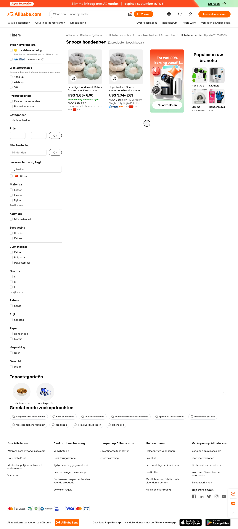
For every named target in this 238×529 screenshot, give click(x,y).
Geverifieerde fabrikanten (114, 450)
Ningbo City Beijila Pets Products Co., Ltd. (126, 103)
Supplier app (113, 522)
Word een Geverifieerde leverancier (206, 474)
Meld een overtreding (158, 489)
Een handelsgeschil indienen (162, 465)
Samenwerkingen (202, 482)
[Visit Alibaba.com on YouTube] (224, 496)
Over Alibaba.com (18, 443)
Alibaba (70, 35)
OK (55, 135)
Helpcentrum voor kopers (161, 450)
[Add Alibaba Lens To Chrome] (67, 522)
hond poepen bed (65, 416)
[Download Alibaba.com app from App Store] (190, 522)
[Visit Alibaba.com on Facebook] (194, 496)
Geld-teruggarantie (65, 457)
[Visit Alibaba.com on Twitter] (209, 496)
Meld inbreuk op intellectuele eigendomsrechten (162, 481)
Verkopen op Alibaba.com (206, 450)
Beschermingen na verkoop (70, 472)
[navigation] (36, 201)
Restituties (152, 472)
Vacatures (13, 475)
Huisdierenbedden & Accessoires (155, 35)
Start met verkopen (203, 457)
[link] (233, 493)
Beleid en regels (63, 489)
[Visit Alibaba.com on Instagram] (216, 496)
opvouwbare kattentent (171, 416)
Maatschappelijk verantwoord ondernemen (24, 467)
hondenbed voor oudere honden (131, 416)
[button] (130, 14)
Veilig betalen (61, 450)
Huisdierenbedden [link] (191, 35)
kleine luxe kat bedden (89, 425)
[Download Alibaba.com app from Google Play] (218, 522)
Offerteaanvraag (109, 457)
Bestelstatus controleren (206, 465)
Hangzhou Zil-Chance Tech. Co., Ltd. (85, 106)
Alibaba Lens (15, 522)
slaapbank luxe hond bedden (30, 416)
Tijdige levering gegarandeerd (71, 465)
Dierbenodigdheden (91, 35)
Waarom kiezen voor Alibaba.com (26, 450)
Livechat (151, 457)
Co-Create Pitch (16, 457)
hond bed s (61, 425)
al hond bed (118, 425)
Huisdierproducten (120, 35)
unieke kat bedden (94, 416)
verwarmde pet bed (204, 416)
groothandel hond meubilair (30, 425)
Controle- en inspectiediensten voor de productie (72, 481)
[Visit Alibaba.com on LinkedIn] (201, 496)
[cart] (180, 14)
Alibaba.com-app (165, 522)
